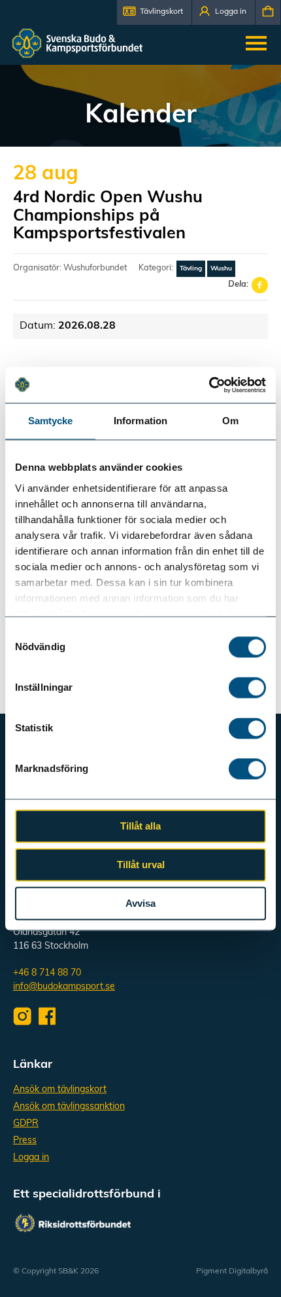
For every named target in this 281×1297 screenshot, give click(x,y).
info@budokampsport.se (64, 987)
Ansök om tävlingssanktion (69, 1107)
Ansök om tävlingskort (60, 1090)
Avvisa (140, 903)
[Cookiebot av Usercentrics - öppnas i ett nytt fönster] (209, 384)
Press (25, 1141)
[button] (154, 12)
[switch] (247, 687)
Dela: (238, 284)
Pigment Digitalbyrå (232, 1271)
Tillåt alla (140, 825)
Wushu (221, 268)
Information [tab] (140, 420)
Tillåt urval (141, 864)
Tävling (191, 268)
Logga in (31, 1158)
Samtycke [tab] (50, 420)
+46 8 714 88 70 (47, 973)
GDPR (26, 1124)
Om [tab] (230, 420)
